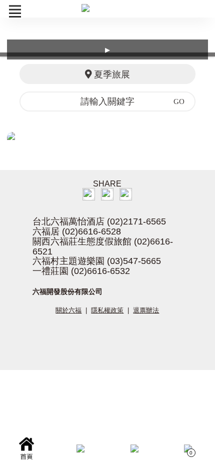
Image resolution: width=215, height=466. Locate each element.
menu (15, 11)
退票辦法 (146, 310)
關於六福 (69, 310)
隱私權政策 (107, 310)
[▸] (107, 136)
